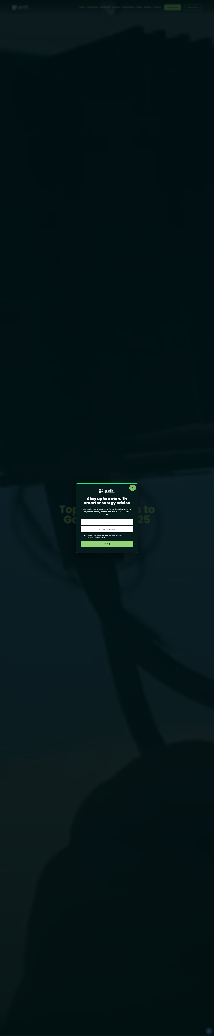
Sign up (107, 544)
